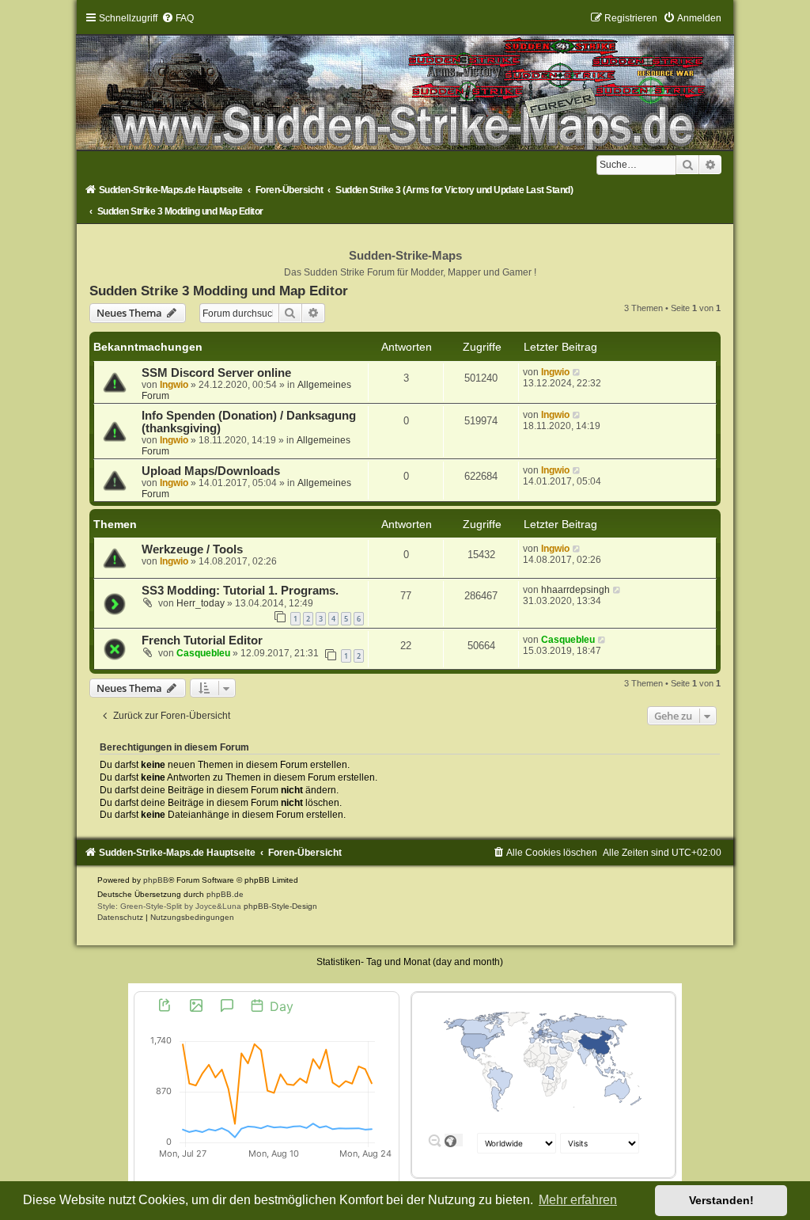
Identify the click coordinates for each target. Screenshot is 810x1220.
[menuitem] (177, 18)
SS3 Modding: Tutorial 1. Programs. (240, 590)
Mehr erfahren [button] (578, 1200)
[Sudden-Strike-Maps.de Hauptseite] (405, 81)
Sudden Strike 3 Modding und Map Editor (218, 290)
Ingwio (174, 384)
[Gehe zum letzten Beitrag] (577, 372)
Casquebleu (203, 653)
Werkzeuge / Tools (192, 549)
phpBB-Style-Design (280, 906)
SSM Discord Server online (216, 373)
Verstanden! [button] (721, 1200)
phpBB (155, 880)
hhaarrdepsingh (575, 589)
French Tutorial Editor (202, 640)
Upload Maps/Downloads (211, 471)
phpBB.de (225, 894)
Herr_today (200, 603)
